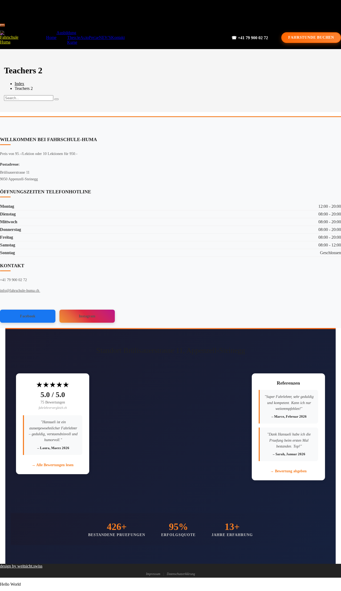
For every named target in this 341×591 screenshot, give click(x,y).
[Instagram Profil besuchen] (184, 10)
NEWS (105, 37)
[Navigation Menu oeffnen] (2, 25)
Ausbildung (66, 32)
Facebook (27, 316)
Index (19, 83)
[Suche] (56, 99)
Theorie (73, 37)
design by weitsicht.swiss (21, 566)
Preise (94, 37)
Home (51, 37)
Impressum (153, 574)
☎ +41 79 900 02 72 (250, 37)
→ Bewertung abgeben (288, 471)
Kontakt (118, 37)
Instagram (87, 316)
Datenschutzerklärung (181, 574)
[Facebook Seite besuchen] (166, 10)
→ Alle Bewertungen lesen (53, 465)
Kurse (72, 42)
